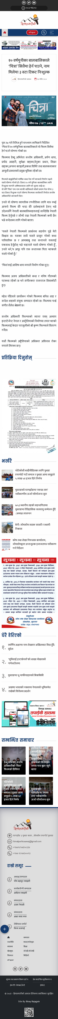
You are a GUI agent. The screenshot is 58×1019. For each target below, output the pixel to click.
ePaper (32, 32)
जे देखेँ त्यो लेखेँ (29, 951)
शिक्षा (25, 946)
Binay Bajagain (33, 1001)
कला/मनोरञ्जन (29, 942)
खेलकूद (10, 951)
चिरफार (10, 955)
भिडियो (26, 955)
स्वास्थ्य (10, 946)
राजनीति (10, 942)
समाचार (26, 937)
